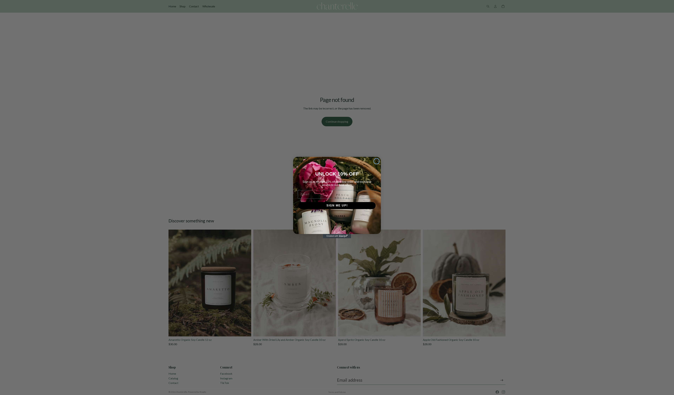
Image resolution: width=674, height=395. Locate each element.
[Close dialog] (376, 161)
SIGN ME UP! (337, 205)
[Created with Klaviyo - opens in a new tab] (337, 236)
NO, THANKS (337, 216)
